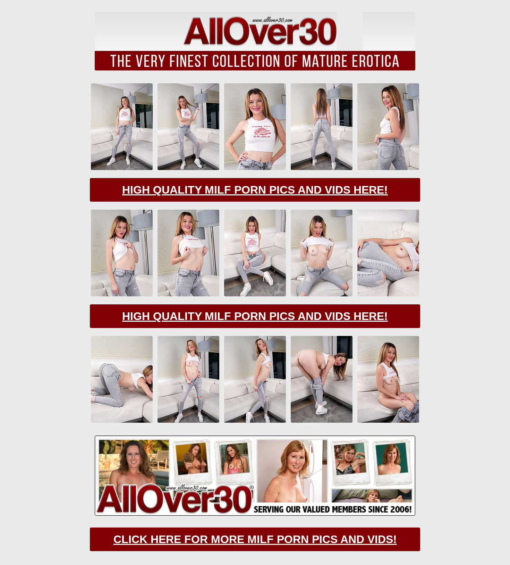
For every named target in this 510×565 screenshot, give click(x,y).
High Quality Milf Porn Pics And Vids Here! (255, 190)
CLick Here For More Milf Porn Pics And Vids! (255, 539)
